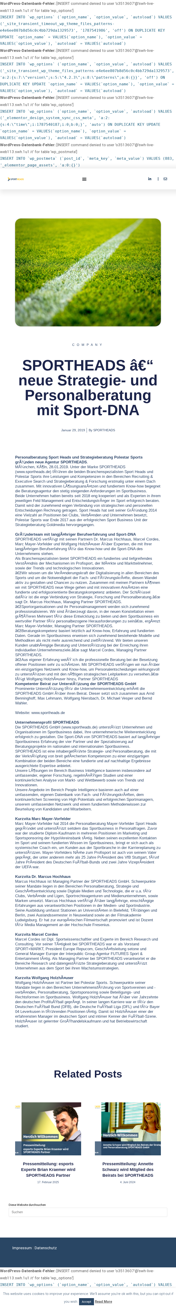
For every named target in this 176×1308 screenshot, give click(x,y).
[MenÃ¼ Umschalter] (84, 179)
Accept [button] (86, 1301)
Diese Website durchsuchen (27, 1205)
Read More (103, 1302)
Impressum (22, 1248)
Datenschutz (46, 1248)
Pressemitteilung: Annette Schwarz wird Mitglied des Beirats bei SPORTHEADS (128, 1170)
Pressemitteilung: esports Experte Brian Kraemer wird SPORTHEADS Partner (48, 1170)
